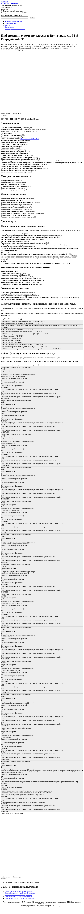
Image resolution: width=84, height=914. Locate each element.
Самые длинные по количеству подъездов (19, 898)
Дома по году (9, 27)
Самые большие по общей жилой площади (20, 893)
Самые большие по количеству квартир (18, 891)
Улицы (7, 25)
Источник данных (58, 906)
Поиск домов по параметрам (15, 29)
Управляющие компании (13, 21)
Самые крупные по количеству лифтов (18, 897)
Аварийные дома (11, 23)
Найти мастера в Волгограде (11, 113)
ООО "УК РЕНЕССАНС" (29, 139)
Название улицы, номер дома (11, 15)
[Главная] (4, 2)
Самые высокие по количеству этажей (18, 895)
